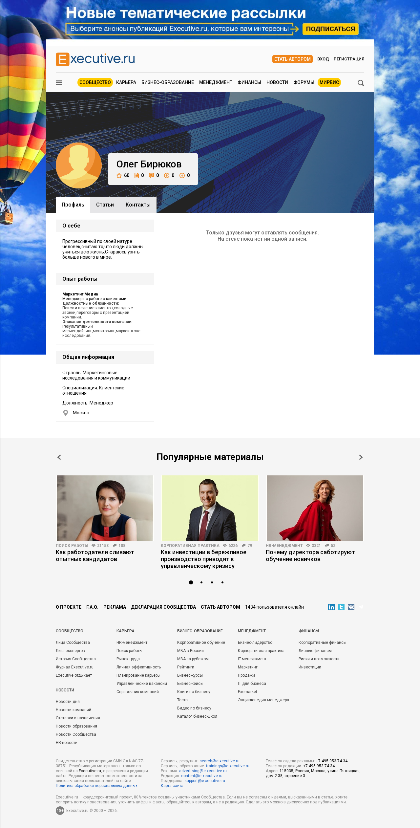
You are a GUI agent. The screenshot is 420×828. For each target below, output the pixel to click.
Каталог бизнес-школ (197, 716)
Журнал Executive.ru (75, 667)
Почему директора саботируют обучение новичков (310, 555)
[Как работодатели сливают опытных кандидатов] (105, 508)
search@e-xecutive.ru (220, 761)
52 (333, 545)
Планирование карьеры (138, 675)
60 (126, 175)
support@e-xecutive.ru (204, 780)
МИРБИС (329, 82)
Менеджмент (215, 82)
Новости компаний (73, 710)
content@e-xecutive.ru (201, 776)
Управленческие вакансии (141, 683)
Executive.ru (90, 771)
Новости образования (76, 726)
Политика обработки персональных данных (96, 785)
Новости (277, 82)
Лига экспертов (70, 650)
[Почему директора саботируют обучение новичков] (315, 508)
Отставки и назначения (78, 718)
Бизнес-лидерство (255, 642)
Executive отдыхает (74, 675)
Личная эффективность (138, 667)
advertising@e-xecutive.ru (203, 771)
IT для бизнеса (252, 683)
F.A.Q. (92, 607)
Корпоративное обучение (201, 642)
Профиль (73, 205)
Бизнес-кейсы (190, 683)
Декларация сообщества (163, 607)
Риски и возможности (319, 659)
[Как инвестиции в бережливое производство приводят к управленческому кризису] (210, 508)
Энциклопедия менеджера (263, 700)
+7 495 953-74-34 (331, 761)
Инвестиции (310, 667)
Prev (59, 457)
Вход (323, 58)
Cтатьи (105, 205)
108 (121, 545)
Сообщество (95, 82)
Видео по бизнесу (194, 708)
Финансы (249, 82)
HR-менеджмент (284, 545)
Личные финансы (315, 650)
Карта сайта (172, 785)
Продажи (246, 675)
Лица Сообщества (73, 642)
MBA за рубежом (193, 659)
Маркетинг (248, 667)
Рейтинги (185, 667)
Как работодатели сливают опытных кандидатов (95, 555)
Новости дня (68, 701)
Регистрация (349, 58)
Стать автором (292, 59)
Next (361, 457)
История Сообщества (76, 659)
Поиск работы (72, 545)
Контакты (138, 205)
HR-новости (66, 742)
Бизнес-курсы (190, 675)
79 (249, 545)
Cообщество (69, 631)
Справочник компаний (137, 691)
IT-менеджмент (252, 659)
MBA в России (190, 650)
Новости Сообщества (76, 734)
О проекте (68, 607)
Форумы (303, 82)
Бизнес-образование (167, 82)
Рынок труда (128, 659)
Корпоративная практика (190, 545)
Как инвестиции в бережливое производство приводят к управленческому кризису (203, 559)
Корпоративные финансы (322, 642)
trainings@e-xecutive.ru (227, 766)
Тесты (182, 700)
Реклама (114, 607)
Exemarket (247, 691)
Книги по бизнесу (193, 691)
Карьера (126, 82)
